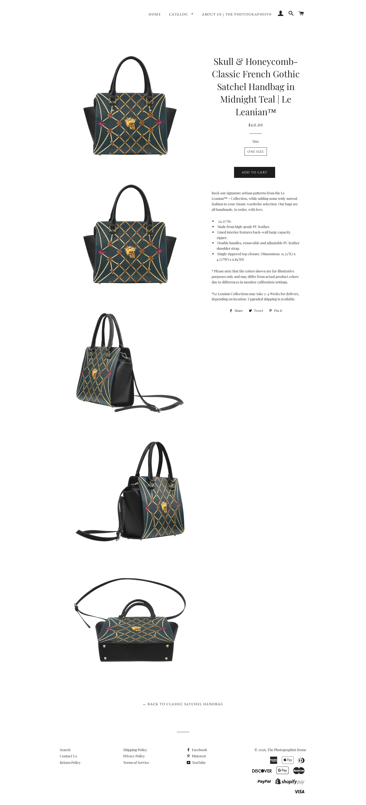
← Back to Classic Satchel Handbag (183, 704)
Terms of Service (136, 762)
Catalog (179, 14)
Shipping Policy (135, 749)
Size (255, 141)
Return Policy (70, 762)
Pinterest (198, 756)
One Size (255, 151)
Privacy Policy (134, 756)
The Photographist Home (286, 749)
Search (65, 749)
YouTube (198, 762)
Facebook (199, 749)
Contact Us (68, 756)
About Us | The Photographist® (237, 14)
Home (155, 14)
